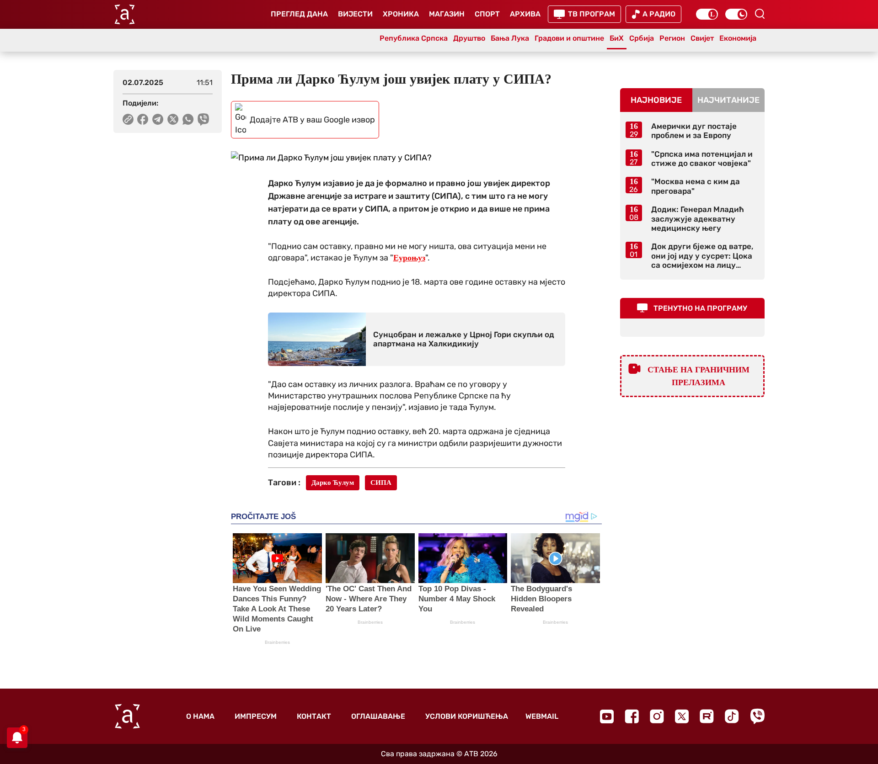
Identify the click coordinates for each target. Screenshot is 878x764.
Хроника (401, 14)
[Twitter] (682, 716)
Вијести (355, 14)
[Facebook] (632, 716)
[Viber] (757, 716)
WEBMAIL (541, 716)
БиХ (617, 38)
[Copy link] (128, 119)
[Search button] (760, 14)
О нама (200, 716)
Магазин (447, 14)
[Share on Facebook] (143, 119)
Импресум (256, 716)
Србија (641, 38)
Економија (737, 38)
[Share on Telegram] (158, 119)
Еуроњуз (409, 257)
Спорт (487, 14)
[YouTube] (607, 716)
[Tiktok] (732, 716)
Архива (525, 14)
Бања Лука (510, 38)
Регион (672, 38)
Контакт (314, 716)
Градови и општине (569, 38)
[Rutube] (707, 716)
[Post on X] (173, 119)
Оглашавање (378, 716)
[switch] (707, 14)
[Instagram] (657, 716)
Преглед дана (299, 14)
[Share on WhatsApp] (188, 119)
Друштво (469, 38)
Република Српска (414, 38)
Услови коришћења (466, 716)
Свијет (702, 38)
